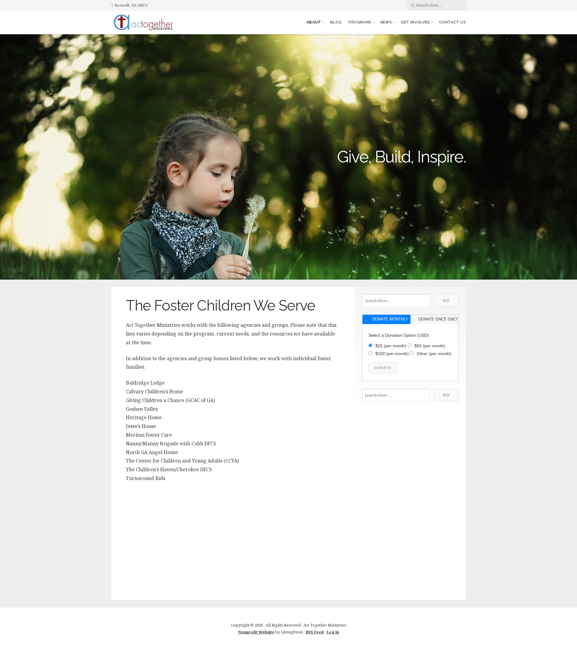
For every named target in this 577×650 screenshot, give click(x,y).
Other (434, 353)
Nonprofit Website (256, 632)
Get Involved (415, 22)
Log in (332, 632)
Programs (360, 22)
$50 (429, 345)
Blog (336, 22)
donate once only (438, 319)
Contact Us (452, 22)
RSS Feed (315, 632)
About (314, 22)
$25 (390, 345)
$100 (392, 353)
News (386, 22)
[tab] (386, 319)
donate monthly (390, 319)
